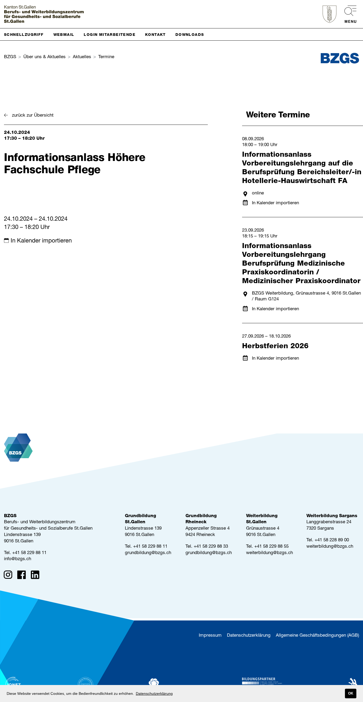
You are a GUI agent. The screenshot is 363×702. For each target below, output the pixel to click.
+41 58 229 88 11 (29, 553)
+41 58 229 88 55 (271, 546)
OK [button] (350, 693)
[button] (26, 34)
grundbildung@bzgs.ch (148, 553)
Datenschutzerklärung (249, 635)
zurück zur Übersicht (32, 115)
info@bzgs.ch (17, 559)
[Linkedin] (37, 576)
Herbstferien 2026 (275, 346)
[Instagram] (9, 576)
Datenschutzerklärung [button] (154, 693)
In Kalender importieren (41, 241)
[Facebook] (23, 576)
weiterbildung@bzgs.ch (269, 553)
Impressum (210, 635)
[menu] (347, 14)
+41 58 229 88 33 (211, 546)
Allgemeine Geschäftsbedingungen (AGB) (317, 635)
